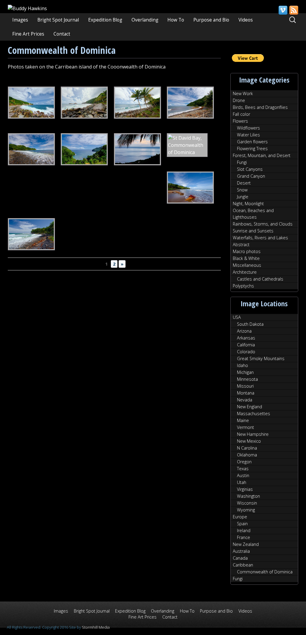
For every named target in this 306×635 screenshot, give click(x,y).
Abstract (241, 244)
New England (249, 406)
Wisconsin (247, 503)
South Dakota (250, 324)
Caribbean (243, 565)
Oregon (244, 462)
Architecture (245, 272)
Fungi (242, 162)
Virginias (245, 489)
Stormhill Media (96, 627)
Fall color (241, 114)
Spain (242, 523)
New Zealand (246, 544)
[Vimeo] (282, 10)
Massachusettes (253, 413)
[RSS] (293, 10)
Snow (242, 190)
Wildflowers (248, 128)
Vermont (245, 427)
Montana (245, 393)
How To (175, 20)
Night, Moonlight (248, 203)
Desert (244, 183)
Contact (61, 34)
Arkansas (246, 338)
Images (20, 20)
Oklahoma (247, 455)
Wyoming (246, 510)
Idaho (242, 365)
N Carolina (247, 448)
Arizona (244, 331)
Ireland (243, 530)
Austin (243, 475)
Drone (239, 100)
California (246, 345)
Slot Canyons (250, 169)
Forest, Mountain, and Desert (261, 155)
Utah (241, 482)
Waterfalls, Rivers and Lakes (260, 237)
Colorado (246, 351)
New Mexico (249, 441)
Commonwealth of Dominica (265, 572)
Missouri (245, 386)
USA (237, 317)
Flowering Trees (252, 148)
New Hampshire (253, 434)
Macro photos (247, 251)
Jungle (242, 197)
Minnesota (247, 379)
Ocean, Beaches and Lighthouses (253, 214)
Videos (245, 20)
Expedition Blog (105, 20)
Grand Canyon (251, 176)
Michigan (245, 372)
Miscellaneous (247, 265)
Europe (240, 517)
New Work (243, 93)
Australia (241, 551)
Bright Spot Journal (58, 20)
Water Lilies (248, 135)
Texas (243, 468)
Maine (243, 420)
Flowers (240, 121)
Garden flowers (252, 141)
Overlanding (144, 20)
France (243, 537)
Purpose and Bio (211, 20)
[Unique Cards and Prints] (27, 8)
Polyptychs (243, 286)
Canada (240, 558)
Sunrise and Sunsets (253, 231)
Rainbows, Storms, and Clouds (263, 224)
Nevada (244, 400)
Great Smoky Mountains (260, 358)
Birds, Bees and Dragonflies (260, 107)
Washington (248, 496)
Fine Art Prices (28, 34)
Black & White (246, 258)
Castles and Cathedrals (260, 279)
